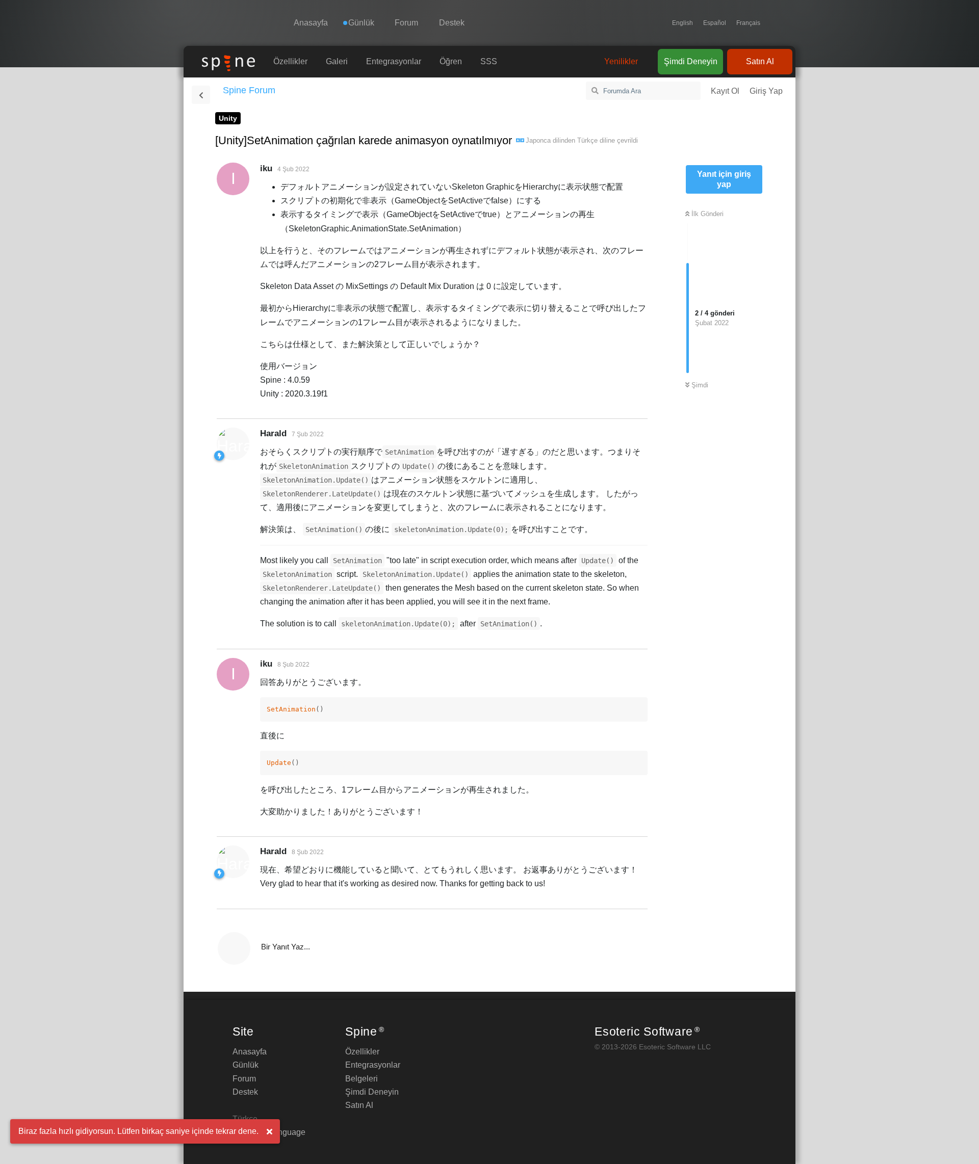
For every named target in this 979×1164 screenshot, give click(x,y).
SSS (488, 61)
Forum (406, 22)
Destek (452, 22)
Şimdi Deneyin (690, 61)
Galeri (337, 61)
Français (748, 23)
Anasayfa (311, 22)
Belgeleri (361, 1078)
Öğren (451, 61)
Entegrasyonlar (393, 61)
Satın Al (760, 61)
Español (714, 23)
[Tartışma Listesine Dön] (201, 95)
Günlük (246, 1065)
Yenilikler (621, 61)
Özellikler (290, 61)
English (682, 23)
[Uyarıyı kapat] (269, 1132)
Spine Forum (249, 90)
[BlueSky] (770, 23)
